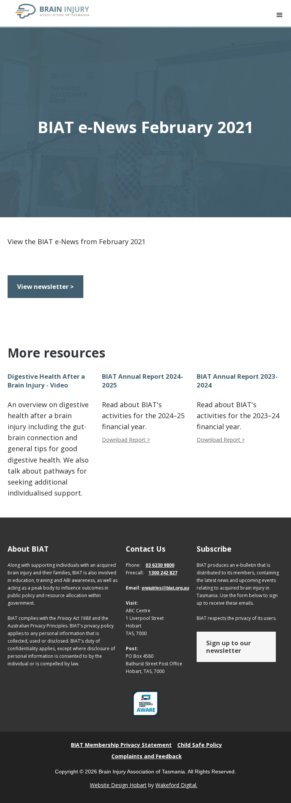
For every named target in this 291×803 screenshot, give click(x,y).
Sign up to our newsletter (228, 646)
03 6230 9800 (160, 565)
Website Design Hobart (118, 785)
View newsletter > (45, 286)
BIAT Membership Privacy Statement (121, 744)
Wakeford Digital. (176, 785)
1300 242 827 (163, 572)
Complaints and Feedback (146, 756)
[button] (279, 15)
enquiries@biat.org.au (165, 588)
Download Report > (126, 439)
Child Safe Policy (199, 744)
